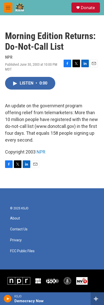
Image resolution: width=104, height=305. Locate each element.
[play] (8, 298)
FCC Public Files (22, 251)
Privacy (16, 240)
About (15, 218)
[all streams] (97, 298)
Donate (88, 7)
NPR (41, 152)
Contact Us (19, 229)
